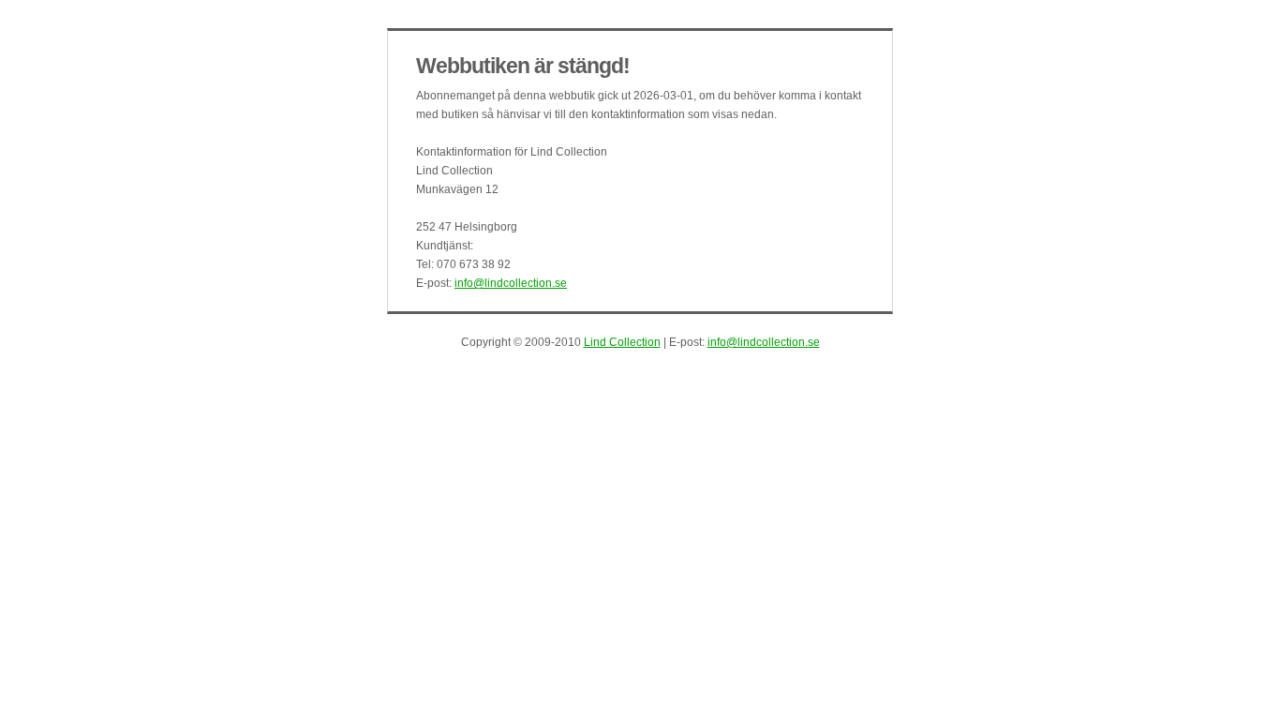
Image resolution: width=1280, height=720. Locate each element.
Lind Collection (622, 342)
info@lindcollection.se (510, 283)
